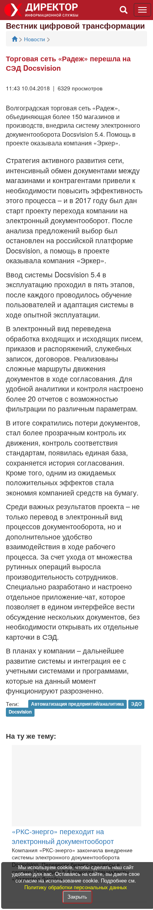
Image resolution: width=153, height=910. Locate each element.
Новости (35, 39)
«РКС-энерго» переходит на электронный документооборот (63, 836)
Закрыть (77, 896)
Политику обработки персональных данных (75, 887)
